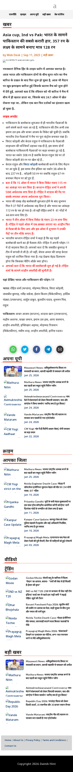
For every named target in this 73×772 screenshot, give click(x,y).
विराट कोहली (30, 164)
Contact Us (10, 745)
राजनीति (12, 14)
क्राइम (23, 14)
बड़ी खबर (47, 14)
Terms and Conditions (54, 740)
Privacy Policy (33, 740)
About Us (18, 740)
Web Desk (13, 55)
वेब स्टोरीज (59, 14)
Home (8, 740)
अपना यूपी (34, 14)
